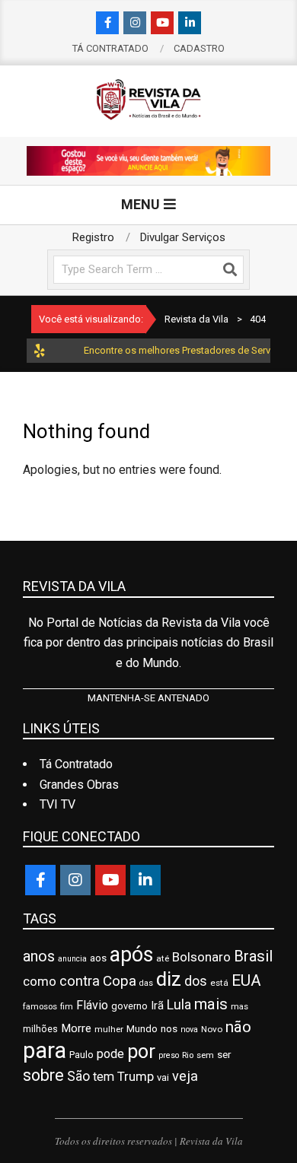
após (131, 954)
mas (239, 1006)
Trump (135, 1076)
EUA (246, 980)
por (141, 1052)
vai (163, 1077)
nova (189, 1029)
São (78, 1076)
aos (98, 958)
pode (110, 1054)
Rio (187, 1055)
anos (39, 956)
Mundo (142, 1028)
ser (224, 1054)
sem (205, 1055)
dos (195, 981)
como (39, 981)
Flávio (92, 1005)
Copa (119, 981)
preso (168, 1055)
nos (169, 1028)
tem (103, 1076)
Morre (76, 1028)
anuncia (72, 959)
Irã (157, 1005)
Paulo (81, 1054)
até (162, 958)
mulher (108, 1029)
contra (79, 981)
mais (211, 1004)
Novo (211, 1029)
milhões (40, 1029)
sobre (43, 1075)
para (44, 1050)
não (238, 1027)
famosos (40, 1006)
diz (168, 979)
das (146, 983)
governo (129, 1006)
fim (66, 1007)
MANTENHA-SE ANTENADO (148, 698)
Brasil (253, 956)
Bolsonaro (201, 956)
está (219, 982)
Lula (179, 1004)
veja (185, 1076)
